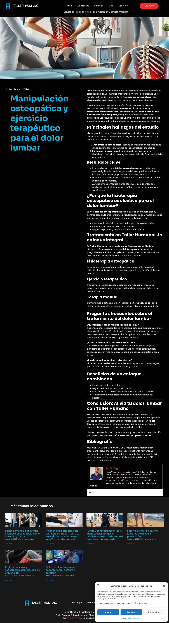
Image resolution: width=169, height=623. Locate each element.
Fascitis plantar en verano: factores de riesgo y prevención (142, 533)
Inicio (69, 5)
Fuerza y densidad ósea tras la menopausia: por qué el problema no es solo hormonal (104, 533)
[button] (163, 586)
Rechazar (131, 612)
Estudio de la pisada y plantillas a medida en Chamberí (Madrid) (96, 11)
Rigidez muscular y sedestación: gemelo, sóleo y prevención (22, 570)
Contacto (123, 5)
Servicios (98, 5)
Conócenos (83, 5)
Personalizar (154, 612)
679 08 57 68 (74, 618)
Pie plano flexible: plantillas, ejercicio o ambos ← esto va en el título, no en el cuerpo (62, 533)
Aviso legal (76, 602)
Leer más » (9, 544)
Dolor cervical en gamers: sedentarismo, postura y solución (61, 570)
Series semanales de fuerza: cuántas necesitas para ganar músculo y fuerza (22, 533)
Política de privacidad (131, 618)
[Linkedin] (89, 492)
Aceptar (108, 612)
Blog (111, 5)
